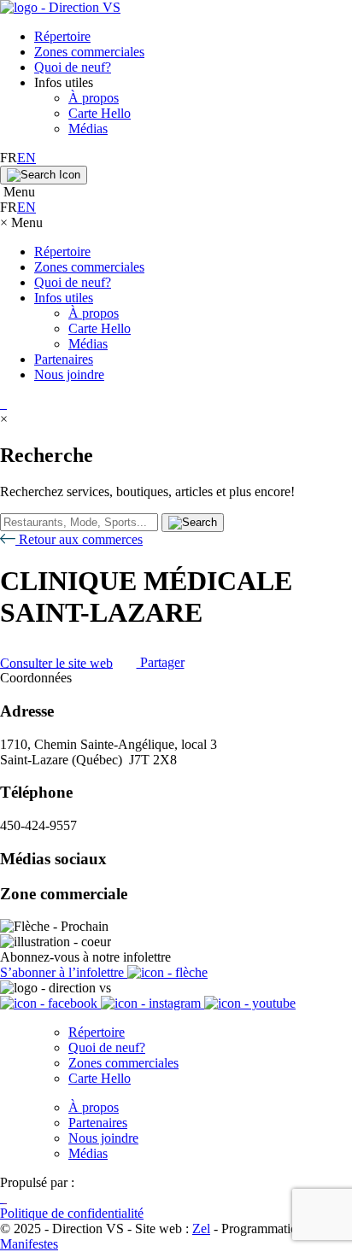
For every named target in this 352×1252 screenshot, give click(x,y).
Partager (161, 662)
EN (26, 157)
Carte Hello (99, 113)
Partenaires (63, 359)
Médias (88, 128)
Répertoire (62, 36)
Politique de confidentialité (72, 1213)
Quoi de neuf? (72, 67)
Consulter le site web (56, 662)
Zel (201, 1228)
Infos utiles (63, 297)
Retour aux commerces (79, 539)
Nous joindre (69, 374)
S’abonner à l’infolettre (63, 972)
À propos (93, 98)
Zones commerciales (89, 51)
